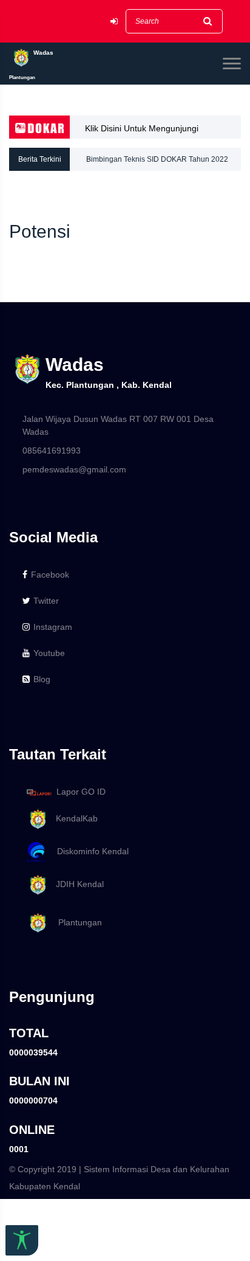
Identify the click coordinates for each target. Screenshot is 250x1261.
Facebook (50, 574)
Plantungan (75, 922)
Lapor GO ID (81, 791)
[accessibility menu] (21, 1240)
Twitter (46, 601)
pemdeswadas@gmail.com (74, 469)
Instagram (52, 627)
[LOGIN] (114, 21)
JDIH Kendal (76, 884)
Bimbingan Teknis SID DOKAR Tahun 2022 (157, 159)
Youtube (49, 653)
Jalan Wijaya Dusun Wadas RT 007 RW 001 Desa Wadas (118, 425)
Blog (41, 679)
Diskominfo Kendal (89, 851)
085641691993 (51, 450)
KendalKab (73, 818)
